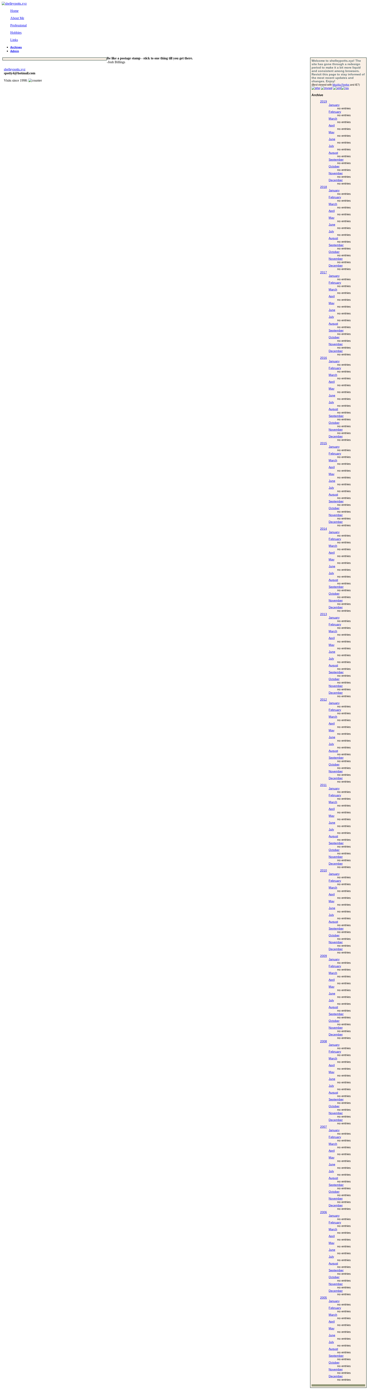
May (331, 132)
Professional (18, 25)
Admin (14, 51)
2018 (323, 187)
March (333, 118)
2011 (323, 785)
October (334, 166)
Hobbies (16, 32)
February (335, 111)
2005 (323, 1297)
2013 (323, 614)
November (336, 173)
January (334, 105)
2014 (323, 528)
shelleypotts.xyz (14, 69)
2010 (323, 870)
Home (14, 11)
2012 (323, 699)
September (336, 159)
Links (14, 40)
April (332, 125)
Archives (16, 47)
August (333, 152)
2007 (323, 1126)
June (332, 139)
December (336, 180)
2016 (323, 357)
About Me (17, 18)
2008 (323, 1041)
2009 (323, 956)
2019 (323, 101)
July (331, 146)
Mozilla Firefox (340, 84)
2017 (323, 272)
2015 (323, 443)
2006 (323, 1212)
